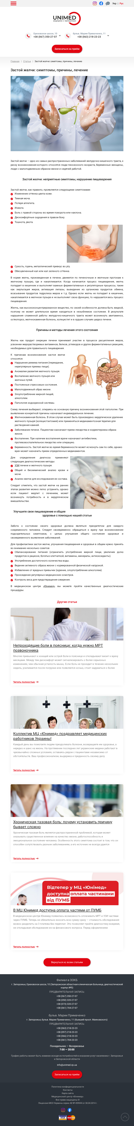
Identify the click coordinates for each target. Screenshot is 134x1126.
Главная (15, 61)
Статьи (27, 61)
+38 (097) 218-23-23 (67, 1032)
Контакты (68, 1090)
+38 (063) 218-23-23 (89, 36)
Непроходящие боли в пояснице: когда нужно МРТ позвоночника (58, 648)
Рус (121, 3)
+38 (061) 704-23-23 (67, 1040)
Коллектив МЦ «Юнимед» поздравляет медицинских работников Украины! (60, 736)
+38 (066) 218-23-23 (67, 1036)
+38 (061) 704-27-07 (67, 1008)
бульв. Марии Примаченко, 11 (89, 33)
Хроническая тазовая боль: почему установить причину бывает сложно (62, 824)
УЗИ (17, 465)
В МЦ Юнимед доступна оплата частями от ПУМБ (57, 910)
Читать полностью (24, 682)
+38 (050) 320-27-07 (67, 1000)
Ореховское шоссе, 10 (45, 33)
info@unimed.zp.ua (67, 1065)
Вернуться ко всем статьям (67, 962)
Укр (114, 3)
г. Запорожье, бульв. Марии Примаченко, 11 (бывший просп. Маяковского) (67, 1019)
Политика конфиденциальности (67, 1086)
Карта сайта (68, 1093)
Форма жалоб (108, 3)
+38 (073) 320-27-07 (67, 1004)
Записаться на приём (67, 48)
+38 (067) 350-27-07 (45, 36)
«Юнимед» (49, 586)
